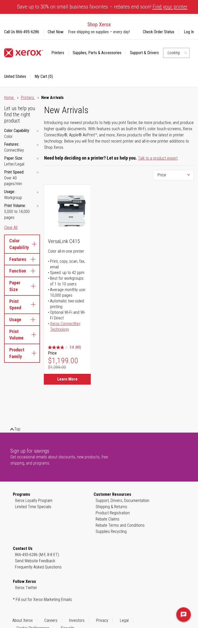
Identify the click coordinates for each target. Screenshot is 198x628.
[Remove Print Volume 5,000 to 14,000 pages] (37, 206)
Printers (28, 97)
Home (9, 97)
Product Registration (113, 512)
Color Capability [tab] (19, 244)
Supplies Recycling (111, 531)
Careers (50, 620)
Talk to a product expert (158, 158)
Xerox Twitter (26, 587)
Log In (189, 31)
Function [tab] (17, 271)
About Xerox (22, 620)
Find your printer (170, 7)
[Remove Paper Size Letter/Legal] (37, 159)
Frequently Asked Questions (38, 567)
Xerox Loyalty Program (33, 500)
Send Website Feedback (35, 560)
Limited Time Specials (33, 506)
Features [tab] (17, 259)
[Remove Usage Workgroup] (37, 192)
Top (17, 429)
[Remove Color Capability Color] (37, 131)
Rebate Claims (107, 519)
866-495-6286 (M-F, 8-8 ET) (37, 554)
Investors (77, 620)
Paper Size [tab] (14, 286)
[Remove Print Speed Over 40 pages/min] (37, 173)
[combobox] (176, 53)
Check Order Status (158, 31)
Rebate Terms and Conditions (120, 525)
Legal (124, 620)
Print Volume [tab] (16, 335)
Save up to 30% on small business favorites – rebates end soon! (102, 7)
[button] (17, 77)
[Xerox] (23, 52)
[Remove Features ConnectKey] (37, 145)
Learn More (67, 379)
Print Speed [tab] (15, 305)
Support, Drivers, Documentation (122, 500)
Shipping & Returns (111, 506)
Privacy (102, 620)
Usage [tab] (15, 319)
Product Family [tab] (16, 353)
